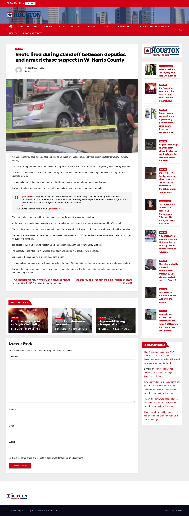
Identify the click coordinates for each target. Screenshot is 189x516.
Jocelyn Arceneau (36, 68)
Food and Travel (33, 33)
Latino (62, 27)
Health (13, 33)
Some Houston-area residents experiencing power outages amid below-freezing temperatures (167, 123)
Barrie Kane (33, 329)
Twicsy (147, 399)
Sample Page (177, 510)
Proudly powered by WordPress (18, 510)
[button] (180, 30)
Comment (14, 356)
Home (167, 510)
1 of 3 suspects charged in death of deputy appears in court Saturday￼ (161, 416)
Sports (107, 27)
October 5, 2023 (57, 209)
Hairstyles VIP (150, 412)
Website (12, 442)
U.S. (36, 27)
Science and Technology (154, 27)
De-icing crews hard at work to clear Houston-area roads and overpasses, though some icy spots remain (167, 182)
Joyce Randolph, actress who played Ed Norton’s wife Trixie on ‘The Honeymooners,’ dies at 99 (167, 214)
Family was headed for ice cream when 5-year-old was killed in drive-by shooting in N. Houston (160, 389)
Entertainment (126, 27)
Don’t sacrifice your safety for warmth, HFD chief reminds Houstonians (166, 94)
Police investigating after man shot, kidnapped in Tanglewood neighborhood (162, 359)
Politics (76, 27)
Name (12, 410)
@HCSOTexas (29, 196)
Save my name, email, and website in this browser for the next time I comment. (47, 458)
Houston (23, 27)
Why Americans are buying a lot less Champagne (167, 72)
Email (12, 426)
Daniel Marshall (123, 329)
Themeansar (52, 510)
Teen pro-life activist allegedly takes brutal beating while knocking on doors (160, 372)
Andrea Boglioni (79, 329)
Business (92, 27)
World (48, 27)
